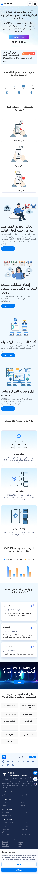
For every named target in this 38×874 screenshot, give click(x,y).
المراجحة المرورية (9, 721)
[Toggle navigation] (35, 4)
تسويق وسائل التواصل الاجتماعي (28, 706)
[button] (30, 4)
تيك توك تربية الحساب (9, 705)
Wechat (21, 842)
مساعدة (4, 795)
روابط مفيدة (24, 805)
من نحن (4, 802)
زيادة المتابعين (28, 735)
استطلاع (28, 728)
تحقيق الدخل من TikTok (8, 822)
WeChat (10, 741)
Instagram (22, 848)
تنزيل (19, 682)
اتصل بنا (23, 802)
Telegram (5, 844)
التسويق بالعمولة (28, 714)
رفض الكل (19, 864)
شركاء (4, 805)
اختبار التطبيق (10, 735)
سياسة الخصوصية (7, 812)
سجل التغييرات (25, 795)
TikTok (20, 844)
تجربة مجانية (19, 37)
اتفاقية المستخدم (6, 815)
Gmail (4, 848)
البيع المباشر (28, 721)
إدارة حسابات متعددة (9, 714)
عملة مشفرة (10, 728)
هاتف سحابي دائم (25, 834)
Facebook (5, 842)
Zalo (20, 846)
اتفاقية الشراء (24, 812)
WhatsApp (5, 846)
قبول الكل (19, 870)
